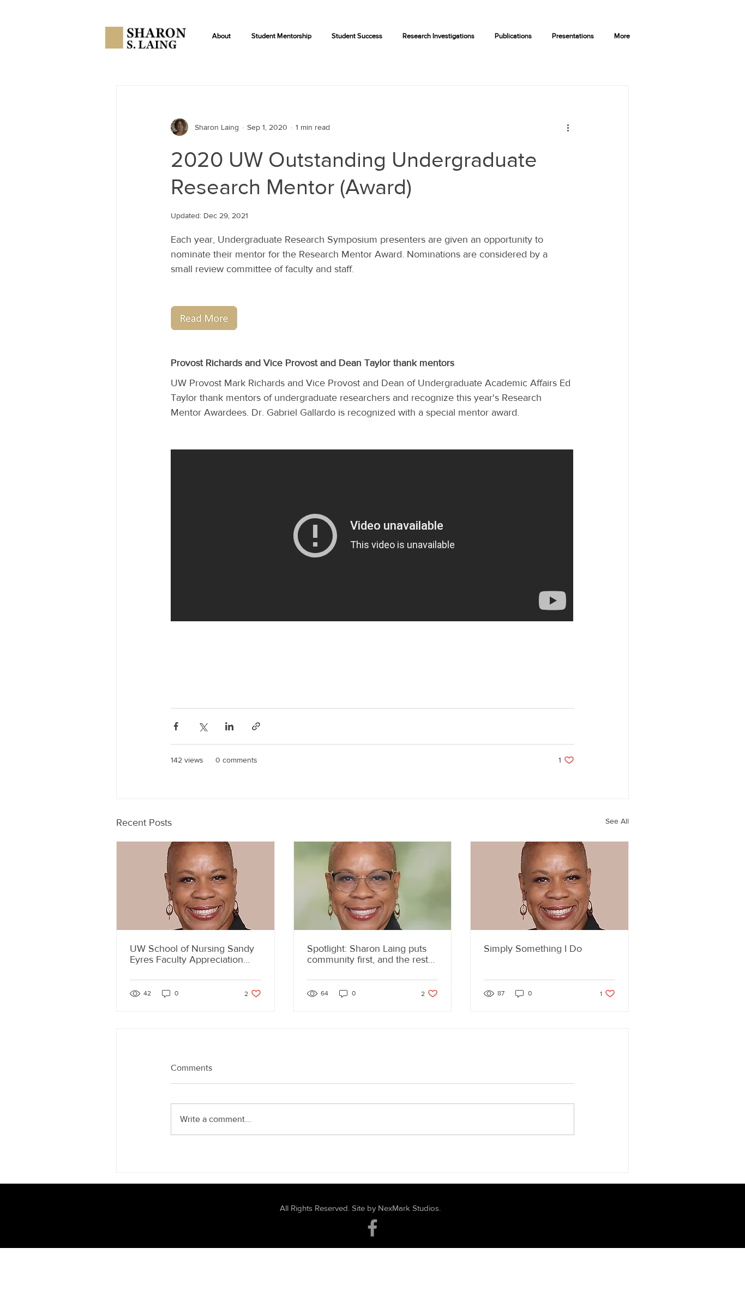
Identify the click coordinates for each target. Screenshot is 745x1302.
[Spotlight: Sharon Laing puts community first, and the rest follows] (373, 886)
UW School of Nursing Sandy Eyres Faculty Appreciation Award (192, 954)
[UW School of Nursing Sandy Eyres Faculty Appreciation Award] (195, 886)
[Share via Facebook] (176, 726)
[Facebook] (372, 1227)
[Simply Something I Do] (549, 886)
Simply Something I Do (533, 948)
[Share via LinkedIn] (229, 726)
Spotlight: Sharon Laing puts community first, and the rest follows (367, 954)
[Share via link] (256, 726)
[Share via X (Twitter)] (202, 726)
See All (617, 821)
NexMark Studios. (409, 1208)
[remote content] (372, 536)
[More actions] (567, 127)
